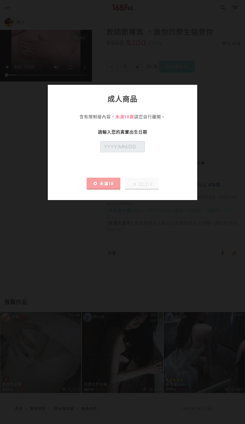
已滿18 (145, 183)
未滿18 (106, 183)
